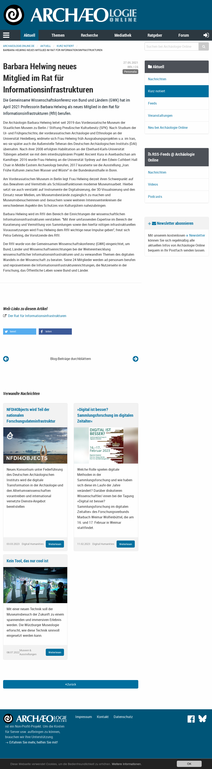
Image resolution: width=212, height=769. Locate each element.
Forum (183, 35)
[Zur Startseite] (70, 14)
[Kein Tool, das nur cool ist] (35, 585)
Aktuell (29, 35)
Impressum (83, 716)
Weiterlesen (54, 544)
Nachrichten (157, 79)
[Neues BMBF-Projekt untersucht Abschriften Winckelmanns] (135, 358)
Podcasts (155, 196)
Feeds (152, 103)
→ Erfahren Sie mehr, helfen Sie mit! (31, 742)
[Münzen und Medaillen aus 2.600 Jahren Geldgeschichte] (6, 358)
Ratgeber (155, 35)
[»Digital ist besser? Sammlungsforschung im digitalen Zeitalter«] (106, 445)
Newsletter (197, 235)
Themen (58, 35)
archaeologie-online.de (18, 45)
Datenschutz (123, 716)
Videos (153, 184)
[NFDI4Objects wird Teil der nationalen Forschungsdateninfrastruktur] (35, 445)
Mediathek (122, 35)
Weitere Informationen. (127, 764)
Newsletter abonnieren (174, 223)
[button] (19, 331)
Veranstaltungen (160, 115)
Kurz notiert (65, 45)
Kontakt (103, 716)
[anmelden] (206, 35)
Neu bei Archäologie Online (168, 127)
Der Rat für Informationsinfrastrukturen (36, 315)
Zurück (71, 684)
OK (189, 764)
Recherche (89, 35)
